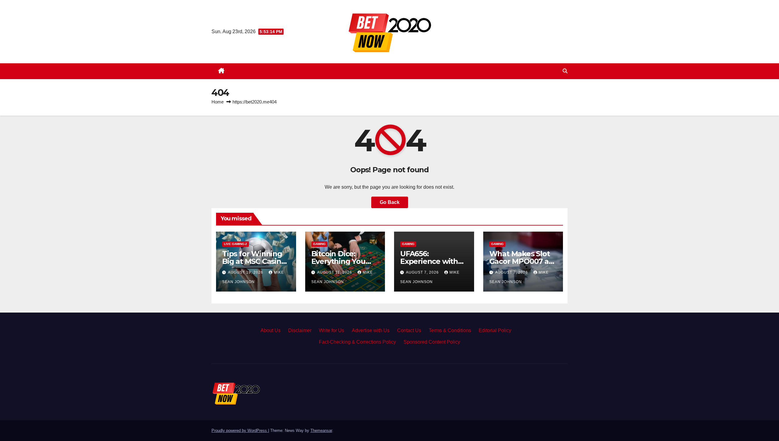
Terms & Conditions (450, 330)
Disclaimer (299, 330)
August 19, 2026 (246, 272)
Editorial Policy (495, 330)
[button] (565, 71)
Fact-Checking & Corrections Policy (357, 342)
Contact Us (409, 330)
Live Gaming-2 (235, 244)
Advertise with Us (371, 330)
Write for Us (331, 330)
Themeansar (321, 430)
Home (217, 101)
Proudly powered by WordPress (239, 430)
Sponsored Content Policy (431, 342)
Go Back (390, 202)
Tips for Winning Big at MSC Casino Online (254, 261)
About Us (270, 330)
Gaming (319, 244)
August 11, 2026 (335, 272)
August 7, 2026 (423, 272)
